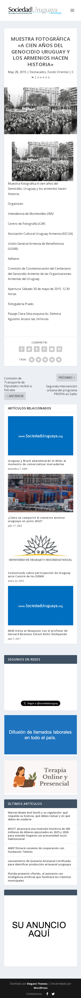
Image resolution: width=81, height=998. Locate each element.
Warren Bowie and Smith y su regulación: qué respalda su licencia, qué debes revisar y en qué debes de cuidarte (39, 816)
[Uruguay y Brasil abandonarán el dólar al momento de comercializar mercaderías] (40, 435)
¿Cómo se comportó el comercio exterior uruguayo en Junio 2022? (36, 519)
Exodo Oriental (57, 72)
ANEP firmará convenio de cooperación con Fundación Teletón (36, 849)
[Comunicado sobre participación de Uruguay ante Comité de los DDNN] (40, 549)
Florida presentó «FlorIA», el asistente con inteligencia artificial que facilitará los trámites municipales (39, 877)
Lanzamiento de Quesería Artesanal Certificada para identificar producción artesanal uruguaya (39, 862)
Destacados (38, 72)
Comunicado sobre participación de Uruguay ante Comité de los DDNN (39, 574)
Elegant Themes (37, 983)
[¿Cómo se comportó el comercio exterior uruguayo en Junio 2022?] (40, 493)
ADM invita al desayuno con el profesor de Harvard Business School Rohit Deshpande (38, 632)
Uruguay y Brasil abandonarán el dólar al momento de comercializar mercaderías (37, 462)
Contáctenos (34, 994)
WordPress (40, 988)
